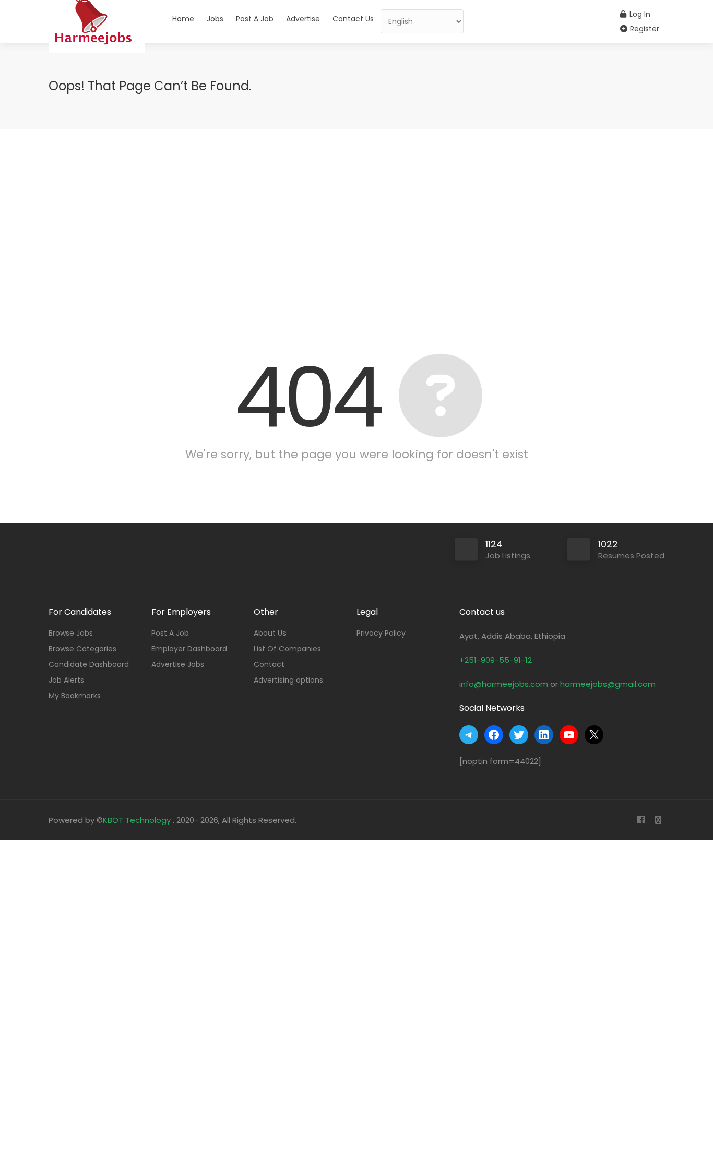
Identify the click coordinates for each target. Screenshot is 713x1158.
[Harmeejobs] (97, 60)
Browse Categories (82, 648)
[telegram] (657, 820)
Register (643, 28)
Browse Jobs (71, 633)
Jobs (215, 19)
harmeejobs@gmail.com (608, 683)
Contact (269, 664)
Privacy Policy (381, 633)
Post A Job (255, 19)
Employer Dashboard (189, 648)
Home (183, 19)
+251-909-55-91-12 (495, 659)
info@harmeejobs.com (503, 683)
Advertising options (288, 680)
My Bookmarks (75, 695)
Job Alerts (66, 680)
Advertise (303, 19)
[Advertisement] (356, 229)
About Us (270, 633)
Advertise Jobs (177, 664)
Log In (638, 14)
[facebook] (640, 820)
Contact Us (353, 19)
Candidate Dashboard (89, 664)
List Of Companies (287, 648)
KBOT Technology (138, 820)
